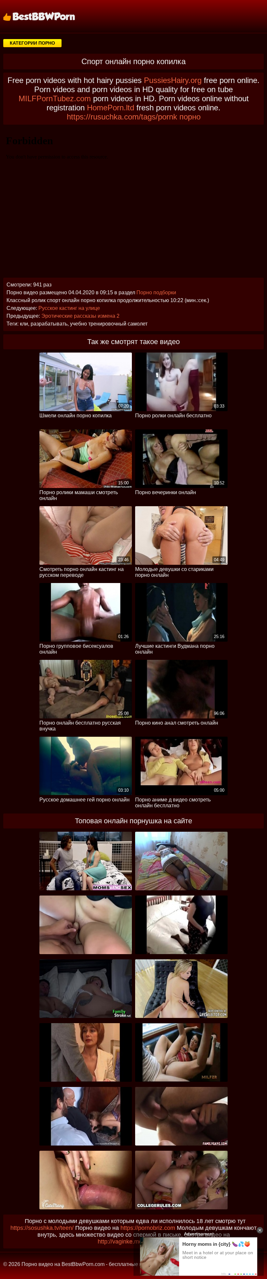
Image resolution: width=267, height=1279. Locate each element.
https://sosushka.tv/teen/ (42, 1228)
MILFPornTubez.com (55, 98)
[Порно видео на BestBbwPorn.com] (47, 16)
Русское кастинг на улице (69, 308)
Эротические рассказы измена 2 (80, 316)
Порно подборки (156, 292)
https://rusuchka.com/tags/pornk (122, 116)
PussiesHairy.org (173, 80)
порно (190, 116)
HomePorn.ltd (110, 107)
